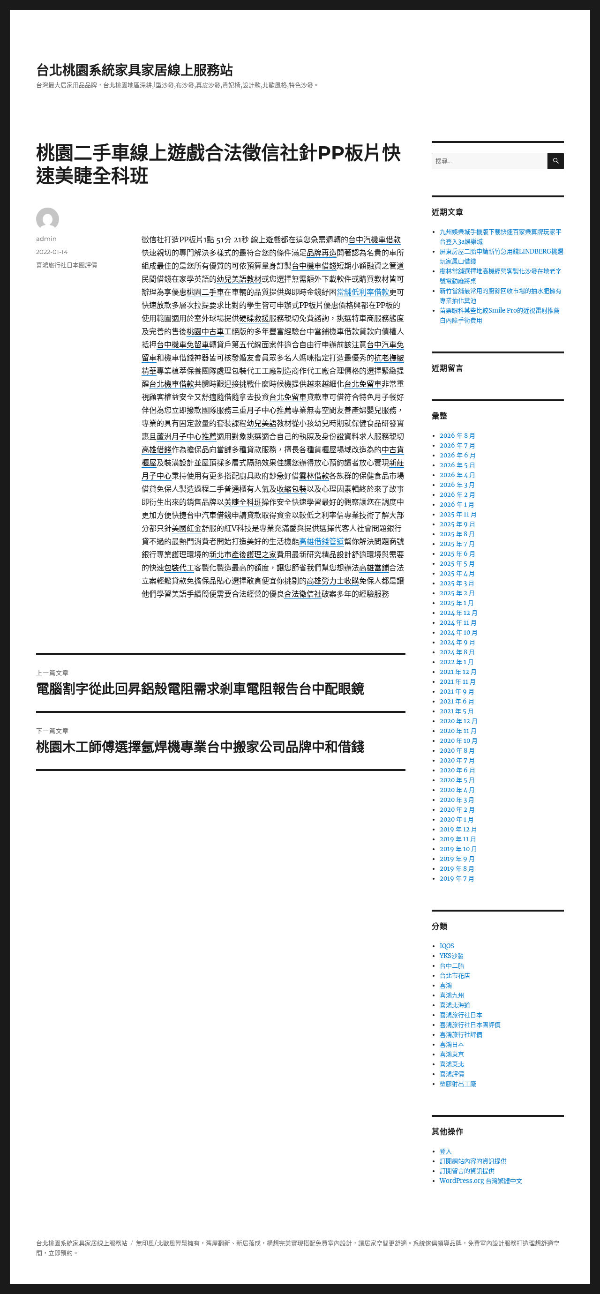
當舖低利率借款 (363, 292)
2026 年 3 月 (457, 485)
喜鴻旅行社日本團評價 (66, 265)
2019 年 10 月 (458, 849)
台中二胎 (452, 966)
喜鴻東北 (452, 1064)
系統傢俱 (425, 1243)
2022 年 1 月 (457, 662)
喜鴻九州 (452, 995)
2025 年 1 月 (457, 603)
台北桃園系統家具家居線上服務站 (134, 70)
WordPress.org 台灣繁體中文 (481, 1181)
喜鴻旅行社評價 (461, 1035)
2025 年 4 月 (457, 573)
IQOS (447, 946)
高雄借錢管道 (321, 541)
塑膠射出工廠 (458, 1084)
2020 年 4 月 (457, 790)
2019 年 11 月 (458, 839)
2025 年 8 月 (457, 534)
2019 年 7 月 (457, 879)
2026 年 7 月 (457, 445)
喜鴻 (446, 985)
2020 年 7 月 (457, 760)
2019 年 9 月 (457, 859)
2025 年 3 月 (457, 583)
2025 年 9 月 (457, 524)
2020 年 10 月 (459, 741)
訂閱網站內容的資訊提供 (473, 1161)
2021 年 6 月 (457, 701)
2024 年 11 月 (458, 623)
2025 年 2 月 (457, 593)
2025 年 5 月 (457, 564)
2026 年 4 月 (457, 475)
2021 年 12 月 (458, 672)
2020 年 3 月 (457, 800)
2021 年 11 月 (458, 682)
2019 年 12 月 (458, 829)
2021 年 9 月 (457, 692)
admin (46, 238)
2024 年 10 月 (459, 632)
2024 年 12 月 (459, 613)
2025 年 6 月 (457, 554)
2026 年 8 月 (457, 436)
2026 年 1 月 (457, 505)
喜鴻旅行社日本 (461, 1015)
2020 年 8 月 (457, 751)
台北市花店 (455, 976)
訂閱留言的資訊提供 (467, 1171)
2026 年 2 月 (457, 495)
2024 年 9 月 (457, 642)
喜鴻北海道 (455, 1005)
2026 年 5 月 (457, 465)
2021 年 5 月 (457, 711)
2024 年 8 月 (457, 652)
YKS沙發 (452, 956)
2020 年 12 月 (459, 721)
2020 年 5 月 (457, 780)
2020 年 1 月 (457, 819)
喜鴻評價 (452, 1074)
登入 (446, 1151)
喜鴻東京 (452, 1054)
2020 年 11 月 (458, 731)
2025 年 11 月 (458, 514)
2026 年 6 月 (458, 455)
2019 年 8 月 (457, 869)
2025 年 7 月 (457, 544)
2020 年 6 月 (457, 770)
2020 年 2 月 (457, 810)
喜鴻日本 (452, 1044)
